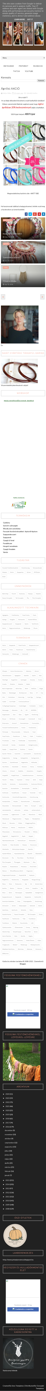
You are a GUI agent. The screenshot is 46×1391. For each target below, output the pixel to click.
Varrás (5, 552)
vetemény (20, 940)
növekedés (5, 849)
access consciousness (16, 671)
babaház (20, 684)
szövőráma (5, 910)
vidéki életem (30, 940)
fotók (31, 736)
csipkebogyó (22, 706)
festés (23, 727)
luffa (23, 814)
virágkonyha (5, 944)
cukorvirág (21, 697)
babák (28, 684)
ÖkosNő (30, 853)
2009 (7, 1205)
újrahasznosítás (6, 927)
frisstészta (5, 740)
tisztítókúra (32, 918)
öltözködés (38, 853)
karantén (5, 788)
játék (34, 779)
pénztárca (24, 866)
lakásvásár (17, 810)
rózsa (4, 884)
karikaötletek (15, 788)
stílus (4, 892)
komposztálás (6, 801)
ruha (10, 884)
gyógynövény (6, 758)
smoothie (35, 888)
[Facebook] (13, 1382)
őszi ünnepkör (36, 598)
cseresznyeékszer (24, 701)
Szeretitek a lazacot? (12, 257)
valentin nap (6, 931)
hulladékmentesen (27, 775)
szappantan (20, 572)
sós (42, 888)
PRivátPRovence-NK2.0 (16, 871)
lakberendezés (36, 810)
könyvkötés (5, 806)
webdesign (27, 628)
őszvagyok (17, 862)
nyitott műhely (32, 619)
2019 (7, 1114)
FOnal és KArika (9, 281)
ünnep (28, 927)
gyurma (4, 762)
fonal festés (26, 615)
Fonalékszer (7, 543)
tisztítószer (5, 923)
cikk (3, 697)
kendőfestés (15, 792)
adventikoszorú (6, 675)
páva (34, 862)
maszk (4, 823)
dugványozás (6, 714)
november (9, 1134)
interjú (27, 779)
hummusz (40, 775)
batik (26, 688)
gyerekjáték (27, 753)
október (8, 1138)
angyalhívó (14, 680)
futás (13, 740)
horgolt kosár (15, 775)
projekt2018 (22, 875)
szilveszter (5, 905)
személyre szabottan (8, 901)
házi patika (5, 766)
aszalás (4, 684)
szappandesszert (7, 624)
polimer (4, 871)
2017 (7, 1123)
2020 (7, 1110)
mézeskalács (6, 832)
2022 (7, 1102)
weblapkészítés (35, 944)
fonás (34, 615)
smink (12, 572)
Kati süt (35, 788)
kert (40, 792)
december (9, 1130)
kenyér (24, 792)
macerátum (32, 814)
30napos (4, 671)
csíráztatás (32, 706)
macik (40, 814)
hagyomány (24, 762)
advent (37, 671)
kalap (40, 779)
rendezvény (15, 879)
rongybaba (25, 879)
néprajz (4, 572)
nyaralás (30, 849)
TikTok (16, 71)
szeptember (9, 1143)
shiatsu (12, 888)
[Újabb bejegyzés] (3, 296)
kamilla (4, 784)
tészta (40, 914)
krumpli (33, 806)
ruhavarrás (18, 884)
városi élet (28, 931)
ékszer (36, 628)
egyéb (26, 714)
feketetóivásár (24, 723)
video (39, 940)
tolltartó (14, 923)
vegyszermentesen (14, 628)
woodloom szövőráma (8, 949)
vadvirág (35, 927)
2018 (7, 1118)
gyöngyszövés (35, 758)
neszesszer (33, 845)
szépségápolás (27, 901)
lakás (40, 806)
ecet (14, 714)
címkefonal (11, 697)
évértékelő (32, 719)
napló (23, 836)
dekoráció (14, 710)
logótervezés (15, 814)
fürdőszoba (22, 740)
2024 (7, 1094)
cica (42, 693)
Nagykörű (5, 836)
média (20, 823)
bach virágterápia (7, 688)
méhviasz (5, 827)
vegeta (30, 936)
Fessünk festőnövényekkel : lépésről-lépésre (20, 531)
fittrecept (5, 732)
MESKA (31, 827)
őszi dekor (20, 858)
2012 (7, 1192)
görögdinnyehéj (33, 745)
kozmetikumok (25, 801)
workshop (21, 949)
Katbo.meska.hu (18, 498)
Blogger (23, 964)
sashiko (4, 888)
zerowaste (38, 949)
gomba (13, 745)
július (7, 1151)
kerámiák (32, 792)
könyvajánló (36, 801)
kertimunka (5, 797)
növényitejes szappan (18, 849)
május (7, 1159)
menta (13, 827)
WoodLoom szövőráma (11, 529)
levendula (5, 814)
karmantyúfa (25, 788)
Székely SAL (37, 897)
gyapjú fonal (13, 749)
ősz (28, 598)
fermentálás (35, 723)
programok (29, 871)
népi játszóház (14, 845)
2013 (7, 1188)
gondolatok (22, 745)
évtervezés (5, 723)
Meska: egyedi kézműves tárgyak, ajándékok (19, 401)
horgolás (12, 619)
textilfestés (35, 624)
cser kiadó (12, 701)
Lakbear (26, 810)
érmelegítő (22, 719)
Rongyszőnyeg (36, 879)
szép (18, 901)
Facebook (38, 66)
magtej (27, 819)
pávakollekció (14, 866)
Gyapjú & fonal (8, 540)
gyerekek (17, 753)
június (7, 1155)
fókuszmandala (15, 732)
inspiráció (19, 779)
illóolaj (11, 779)
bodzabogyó (12, 693)
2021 (7, 1106)
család (4, 701)
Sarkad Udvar (39, 884)
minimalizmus (17, 832)
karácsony (22, 593)
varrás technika (6, 936)
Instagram (8, 66)
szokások (32, 905)
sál (31, 884)
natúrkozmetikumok (8, 840)
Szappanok (7, 537)
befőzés (33, 688)
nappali (31, 836)
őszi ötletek (30, 858)
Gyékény (6, 523)
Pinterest (23, 66)
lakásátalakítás (6, 810)
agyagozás (5, 615)
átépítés (12, 684)
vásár (15, 936)
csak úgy (30, 697)
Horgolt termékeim (10, 546)
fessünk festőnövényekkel (10, 568)
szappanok (18, 624)
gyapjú (4, 749)
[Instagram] (4, 1382)
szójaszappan (22, 905)
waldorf (15, 944)
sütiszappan (18, 892)
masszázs (12, 823)
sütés (10, 892)
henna (32, 766)
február (7, 1171)
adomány (28, 671)
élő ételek (37, 572)
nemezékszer (22, 840)
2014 (7, 1184)
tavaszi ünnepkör (7, 598)
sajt (26, 884)
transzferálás (24, 923)
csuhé (41, 706)
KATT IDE (35, 193)
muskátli (27, 832)
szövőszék (15, 910)
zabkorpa (29, 949)
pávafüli (4, 866)
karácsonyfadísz (23, 784)
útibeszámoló (19, 927)
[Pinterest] (8, 1382)
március (8, 1167)
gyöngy (4, 619)
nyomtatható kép (19, 853)
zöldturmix (5, 953)
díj (21, 710)
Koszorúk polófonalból (12, 234)
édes (20, 714)
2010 (7, 1201)
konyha (15, 801)
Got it (30, 19)
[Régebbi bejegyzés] (42, 296)
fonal (34, 732)
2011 (7, 1197)
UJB (32, 923)
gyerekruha (37, 753)
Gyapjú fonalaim (9, 549)
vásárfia (23, 936)
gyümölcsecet (14, 762)
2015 (7, 1180)
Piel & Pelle (33, 866)
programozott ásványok (9, 875)
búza (31, 693)
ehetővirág (35, 714)
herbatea (40, 766)
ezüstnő (14, 723)
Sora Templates (18, 1386)
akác (40, 675)
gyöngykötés (24, 758)
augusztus (9, 1147)
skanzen (19, 888)
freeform (39, 736)
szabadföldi (29, 892)
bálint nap (5, 593)
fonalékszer (19, 649)
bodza (4, 693)
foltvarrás (26, 732)
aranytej (32, 680)
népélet (38, 593)
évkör (4, 576)
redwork (31, 875)
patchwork (27, 862)
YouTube (29, 71)
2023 (7, 1098)
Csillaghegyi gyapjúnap (9, 706)
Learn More (19, 19)
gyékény (22, 749)
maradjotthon (36, 819)
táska (31, 910)
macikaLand (5, 819)
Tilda (24, 918)
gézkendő (25, 654)
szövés (26, 624)
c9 (37, 693)
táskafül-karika (32, 93)
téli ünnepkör (20, 598)
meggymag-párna (30, 823)
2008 (7, 1209)
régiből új (5, 879)
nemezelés (21, 619)
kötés (26, 806)
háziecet (24, 766)
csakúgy (38, 697)
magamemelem (16, 819)
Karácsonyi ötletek (36, 784)
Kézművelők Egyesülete (19, 797)
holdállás (20, 771)
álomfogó (5, 680)
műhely (35, 832)
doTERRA (33, 710)
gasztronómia (32, 740)
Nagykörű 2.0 (15, 836)
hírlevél (12, 771)
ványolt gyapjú (17, 931)
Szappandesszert (9, 534)
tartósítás (23, 910)
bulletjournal (23, 693)
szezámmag (38, 901)
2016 (7, 1127)
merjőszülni (21, 827)
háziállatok (15, 766)
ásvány (40, 680)
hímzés (4, 771)
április (7, 1163)
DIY (27, 710)
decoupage (5, 710)
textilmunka (15, 918)
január (7, 1175)
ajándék (26, 675)
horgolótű (5, 775)
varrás (4, 628)
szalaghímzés (39, 892)
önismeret (5, 858)
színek (29, 572)
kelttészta (5, 792)
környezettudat (37, 568)
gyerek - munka (6, 753)
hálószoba (34, 762)
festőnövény (15, 615)
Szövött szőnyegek (10, 526)
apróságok (24, 680)
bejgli (41, 688)
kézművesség (25, 568)
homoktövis (30, 771)
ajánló (34, 675)
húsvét (14, 593)
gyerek (30, 749)
